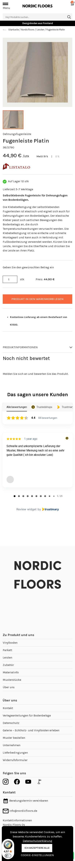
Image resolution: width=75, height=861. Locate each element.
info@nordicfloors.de (23, 810)
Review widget (26, 509)
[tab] (14, 496)
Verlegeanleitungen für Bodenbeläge (27, 715)
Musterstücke (12, 679)
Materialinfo (11, 672)
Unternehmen (11, 745)
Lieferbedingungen (15, 752)
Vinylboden (10, 642)
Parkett (7, 650)
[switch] (8, 856)
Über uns (9, 687)
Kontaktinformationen (17, 820)
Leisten (7, 657)
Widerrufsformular (15, 760)
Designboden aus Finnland (37, 23)
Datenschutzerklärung (37, 841)
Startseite (13, 29)
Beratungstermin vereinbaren (28, 800)
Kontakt (8, 708)
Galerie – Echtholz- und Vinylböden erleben (31, 730)
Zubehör (8, 665)
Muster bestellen (14, 737)
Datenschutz (11, 723)
